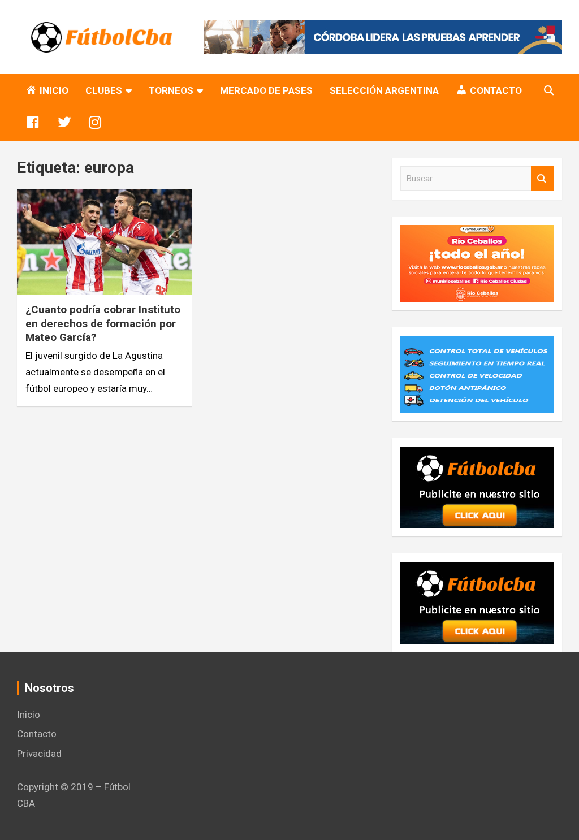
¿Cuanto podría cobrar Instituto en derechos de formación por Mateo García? (102, 323)
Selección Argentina (384, 90)
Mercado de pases (266, 90)
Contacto (37, 733)
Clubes (103, 90)
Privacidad (39, 753)
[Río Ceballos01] (477, 233)
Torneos (171, 90)
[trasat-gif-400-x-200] (477, 343)
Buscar (542, 179)
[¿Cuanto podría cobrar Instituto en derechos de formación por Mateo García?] (104, 242)
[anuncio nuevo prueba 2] (477, 454)
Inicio (28, 714)
